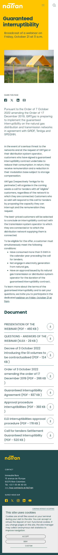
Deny (26, 541)
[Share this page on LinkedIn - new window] (18, 100)
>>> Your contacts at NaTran (19, 487)
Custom (28, 546)
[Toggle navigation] (43, 5)
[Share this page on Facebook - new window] (5, 100)
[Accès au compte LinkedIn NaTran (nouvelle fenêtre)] (24, 500)
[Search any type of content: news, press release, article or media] (53, 4)
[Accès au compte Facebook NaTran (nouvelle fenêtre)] (6, 500)
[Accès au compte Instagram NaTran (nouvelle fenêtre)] (18, 500)
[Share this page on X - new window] (11, 100)
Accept (25, 536)
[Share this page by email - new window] (24, 100)
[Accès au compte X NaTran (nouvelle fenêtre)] (12, 500)
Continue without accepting (43, 509)
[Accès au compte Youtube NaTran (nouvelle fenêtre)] (30, 500)
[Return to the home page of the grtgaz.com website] (13, 5)
